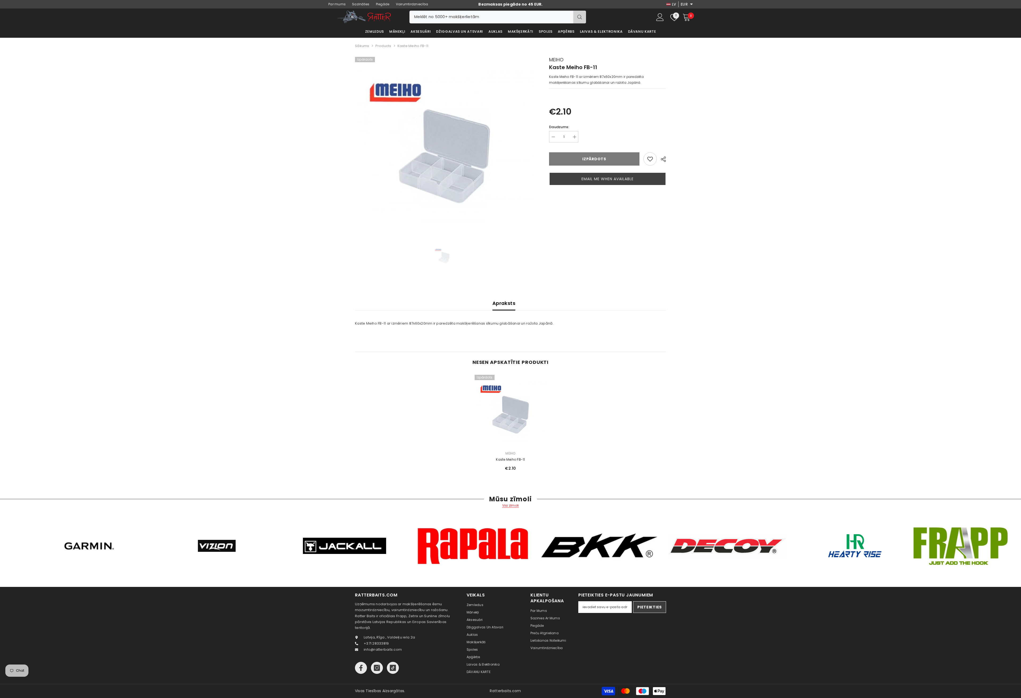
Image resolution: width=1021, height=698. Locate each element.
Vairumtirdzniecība (412, 4)
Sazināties (361, 4)
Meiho (556, 59)
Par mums (337, 4)
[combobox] (491, 17)
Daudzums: (559, 126)
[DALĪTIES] (661, 159)
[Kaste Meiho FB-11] (510, 411)
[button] (607, 179)
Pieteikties (649, 607)
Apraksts (503, 303)
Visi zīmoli (510, 505)
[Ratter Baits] (109, 546)
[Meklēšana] (497, 17)
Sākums (362, 45)
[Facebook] (361, 668)
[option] (444, 146)
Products (383, 45)
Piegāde (383, 4)
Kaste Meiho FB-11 (510, 459)
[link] (650, 159)
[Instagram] (377, 668)
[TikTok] (393, 668)
